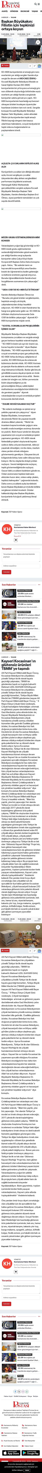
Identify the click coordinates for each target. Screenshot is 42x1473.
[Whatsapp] (27, 1391)
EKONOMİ (25, 11)
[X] (19, 1391)
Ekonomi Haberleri (24, 590)
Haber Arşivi (8, 1396)
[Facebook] (15, 1391)
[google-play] (30, 1453)
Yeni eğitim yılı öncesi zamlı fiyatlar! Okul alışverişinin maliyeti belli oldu (27, 627)
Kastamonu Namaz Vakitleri (9, 1434)
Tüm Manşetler (29, 1441)
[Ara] (35, 4)
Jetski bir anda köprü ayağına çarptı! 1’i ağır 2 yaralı (28, 649)
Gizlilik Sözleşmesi (20, 1396)
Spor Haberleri (23, 633)
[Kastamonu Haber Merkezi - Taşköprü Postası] (10, 4)
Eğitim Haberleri (24, 612)
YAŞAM (35, 11)
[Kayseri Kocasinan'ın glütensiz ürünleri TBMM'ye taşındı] (21, 935)
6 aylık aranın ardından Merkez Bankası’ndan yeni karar (26, 595)
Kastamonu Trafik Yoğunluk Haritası (29, 1434)
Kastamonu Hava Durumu (29, 1427)
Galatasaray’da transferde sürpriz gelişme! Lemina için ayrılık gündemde (28, 638)
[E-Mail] (16, 540)
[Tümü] (39, 585)
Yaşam (13, 17)
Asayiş (20, 644)
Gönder (6, 572)
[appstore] (11, 1453)
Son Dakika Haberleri (11, 1446)
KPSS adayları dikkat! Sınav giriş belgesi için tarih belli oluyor (28, 616)
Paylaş (6, 65)
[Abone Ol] (39, 66)
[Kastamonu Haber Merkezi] (7, 529)
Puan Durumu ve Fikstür (12, 1441)
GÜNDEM (14, 11)
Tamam (27, 1470)
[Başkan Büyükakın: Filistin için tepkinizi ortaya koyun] (21, 50)
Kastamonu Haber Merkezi (25, 527)
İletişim (35, 1396)
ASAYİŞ (4, 11)
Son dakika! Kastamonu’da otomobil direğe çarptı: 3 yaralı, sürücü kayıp (27, 606)
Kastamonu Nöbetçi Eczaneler (9, 1427)
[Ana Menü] (39, 4)
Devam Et (17, 536)
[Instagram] (23, 1391)
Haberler (4, 17)
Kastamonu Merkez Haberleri (28, 601)
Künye (30, 1396)
